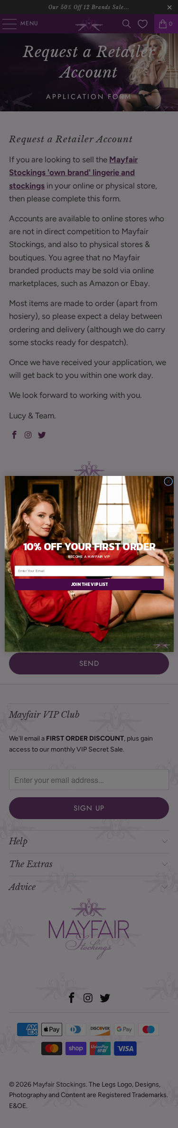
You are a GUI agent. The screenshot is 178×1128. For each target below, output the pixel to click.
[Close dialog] (168, 481)
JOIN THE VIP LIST (88, 584)
